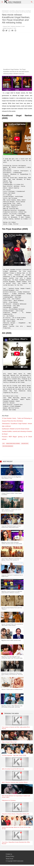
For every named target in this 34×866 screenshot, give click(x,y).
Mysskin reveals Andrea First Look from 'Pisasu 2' (11, 608)
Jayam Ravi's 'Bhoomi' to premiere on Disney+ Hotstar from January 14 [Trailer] (11, 560)
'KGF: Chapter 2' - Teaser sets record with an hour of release (11, 510)
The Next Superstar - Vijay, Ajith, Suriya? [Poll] (14, 755)
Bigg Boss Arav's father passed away (11, 640)
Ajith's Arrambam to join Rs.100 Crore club (13, 769)
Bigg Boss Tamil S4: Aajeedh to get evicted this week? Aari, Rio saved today (11, 657)
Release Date (25, 443)
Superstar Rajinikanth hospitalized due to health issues (12, 575)
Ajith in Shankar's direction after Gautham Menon (15, 782)
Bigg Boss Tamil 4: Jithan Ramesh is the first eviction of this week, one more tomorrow (11, 707)
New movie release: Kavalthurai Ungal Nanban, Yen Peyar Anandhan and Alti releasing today (16, 11)
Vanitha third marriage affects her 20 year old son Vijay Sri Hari (16, 828)
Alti (3, 443)
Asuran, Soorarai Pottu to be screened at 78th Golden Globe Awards (12, 624)
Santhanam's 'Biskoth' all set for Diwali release (15, 428)
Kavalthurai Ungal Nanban (13, 443)
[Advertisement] (17, 50)
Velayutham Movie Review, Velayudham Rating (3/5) (15, 814)
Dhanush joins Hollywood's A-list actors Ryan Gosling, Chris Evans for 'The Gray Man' (12, 674)
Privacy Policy (10, 856)
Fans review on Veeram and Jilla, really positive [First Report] (16, 727)
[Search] (32, 2)
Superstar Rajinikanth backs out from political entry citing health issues (11, 526)
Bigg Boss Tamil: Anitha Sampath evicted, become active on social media (11, 543)
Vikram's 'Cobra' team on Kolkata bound (11, 689)
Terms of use (9, 858)
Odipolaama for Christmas (9, 800)
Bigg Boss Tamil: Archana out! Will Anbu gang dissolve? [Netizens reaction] (11, 592)
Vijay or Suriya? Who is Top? (9, 742)
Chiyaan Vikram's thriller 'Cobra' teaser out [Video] (11, 494)
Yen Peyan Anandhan (8, 446)
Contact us (9, 854)
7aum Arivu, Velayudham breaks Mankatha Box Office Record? (16, 842)
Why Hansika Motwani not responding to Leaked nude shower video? (16, 796)
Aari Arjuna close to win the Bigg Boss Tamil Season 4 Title (11, 477)
